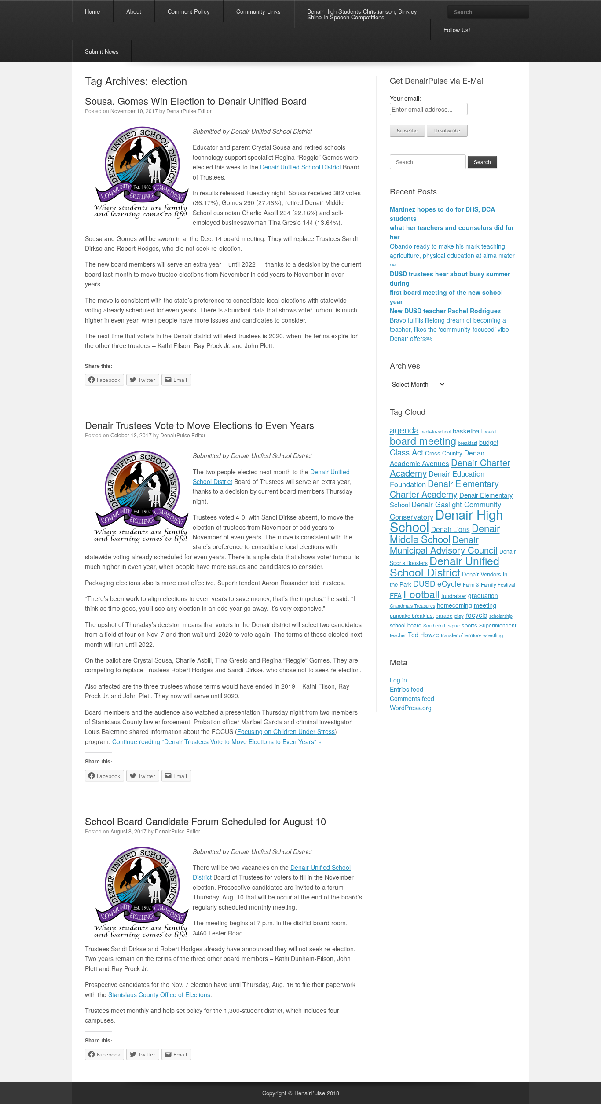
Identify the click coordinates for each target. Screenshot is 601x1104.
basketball (467, 430)
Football (421, 594)
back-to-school (436, 431)
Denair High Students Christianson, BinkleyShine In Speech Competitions (362, 14)
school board (405, 625)
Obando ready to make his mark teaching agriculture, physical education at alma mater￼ (452, 255)
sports (469, 625)
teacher (398, 634)
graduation (483, 595)
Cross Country (443, 453)
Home (92, 11)
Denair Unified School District (300, 166)
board (490, 431)
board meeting (423, 440)
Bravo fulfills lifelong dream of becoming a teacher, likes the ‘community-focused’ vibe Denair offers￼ (449, 329)
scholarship (501, 616)
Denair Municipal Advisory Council (444, 544)
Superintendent (497, 625)
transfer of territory (461, 634)
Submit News (102, 51)
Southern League (441, 625)
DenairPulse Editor (189, 110)
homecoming (454, 605)
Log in (398, 679)
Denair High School (446, 520)
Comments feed (412, 698)
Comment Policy (189, 11)
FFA (396, 595)
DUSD (424, 583)
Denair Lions (450, 529)
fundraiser (453, 595)
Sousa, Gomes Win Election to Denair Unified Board (196, 100)
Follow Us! (456, 30)
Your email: (405, 98)
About (133, 11)
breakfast (467, 443)
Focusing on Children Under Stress (286, 731)
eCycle (449, 583)
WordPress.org (411, 707)
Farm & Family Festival (489, 584)
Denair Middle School (445, 533)
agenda (404, 429)
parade (444, 615)
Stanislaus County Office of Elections (159, 994)
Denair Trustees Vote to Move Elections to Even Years (199, 425)
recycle (476, 615)
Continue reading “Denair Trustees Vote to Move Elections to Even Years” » (217, 741)
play (459, 615)
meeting (485, 604)
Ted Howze (423, 634)
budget (488, 442)
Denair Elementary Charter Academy (444, 488)
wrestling (493, 634)
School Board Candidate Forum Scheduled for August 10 (205, 821)
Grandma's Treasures (412, 605)
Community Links (258, 11)
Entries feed (406, 689)
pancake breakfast (412, 615)
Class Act (406, 452)
